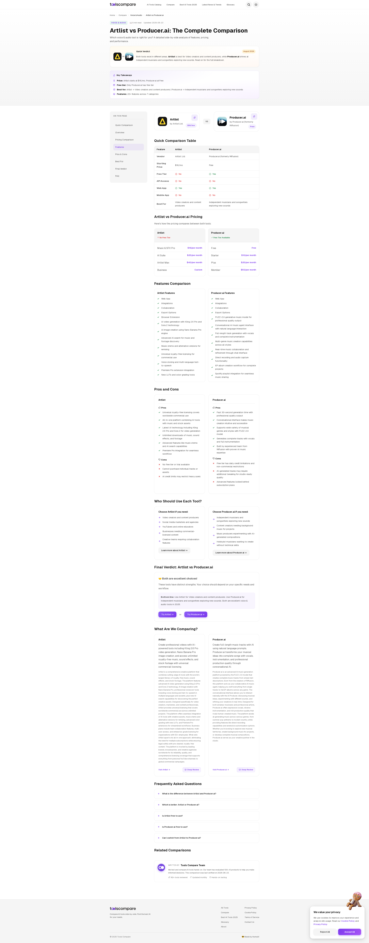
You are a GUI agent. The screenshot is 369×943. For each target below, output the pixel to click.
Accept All (349, 932)
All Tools (224, 908)
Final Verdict (121, 169)
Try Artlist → (167, 614)
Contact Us (249, 922)
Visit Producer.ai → (221, 769)
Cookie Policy (250, 912)
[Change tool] (194, 118)
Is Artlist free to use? (172, 816)
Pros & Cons (121, 154)
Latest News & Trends (211, 4)
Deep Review (193, 770)
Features (119, 147)
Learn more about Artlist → (174, 550)
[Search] (249, 4)
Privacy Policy (251, 908)
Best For (119, 161)
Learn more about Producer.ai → (231, 552)
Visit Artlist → (164, 769)
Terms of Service (252, 917)
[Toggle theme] (256, 4)
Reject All (325, 932)
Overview (119, 132)
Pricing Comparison (124, 139)
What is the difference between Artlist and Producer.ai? (189, 793)
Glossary (231, 4)
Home (112, 15)
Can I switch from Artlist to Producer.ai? (181, 838)
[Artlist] (117, 57)
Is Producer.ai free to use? (175, 827)
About (223, 926)
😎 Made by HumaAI (250, 937)
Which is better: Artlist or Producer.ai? (180, 804)
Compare (170, 4)
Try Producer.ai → (195, 614)
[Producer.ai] (129, 57)
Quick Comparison (124, 125)
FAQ (117, 176)
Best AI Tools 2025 (188, 4)
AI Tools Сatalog (154, 4)
